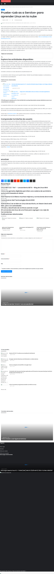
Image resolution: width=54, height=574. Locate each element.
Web (2, 263)
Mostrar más (3, 389)
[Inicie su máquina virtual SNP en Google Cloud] (4, 367)
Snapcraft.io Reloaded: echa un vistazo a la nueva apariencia (35, 91)
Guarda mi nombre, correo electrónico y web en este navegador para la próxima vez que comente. (22, 268)
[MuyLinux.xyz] (7, 3)
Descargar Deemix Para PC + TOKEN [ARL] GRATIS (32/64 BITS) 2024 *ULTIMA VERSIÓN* (27, 470)
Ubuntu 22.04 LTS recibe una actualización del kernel (22, 353)
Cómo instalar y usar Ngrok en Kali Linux (14, 439)
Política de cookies (4, 451)
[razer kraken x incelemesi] (27, 573)
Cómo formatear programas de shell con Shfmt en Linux (22, 384)
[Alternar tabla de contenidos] (2, 57)
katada (8, 146)
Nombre (3, 253)
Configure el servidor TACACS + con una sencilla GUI (17, 304)
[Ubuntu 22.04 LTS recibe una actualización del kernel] (4, 355)
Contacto (2, 448)
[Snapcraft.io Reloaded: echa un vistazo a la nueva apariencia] (15, 95)
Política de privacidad (4, 453)
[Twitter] (5, 181)
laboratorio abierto (12, 113)
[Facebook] (2, 181)
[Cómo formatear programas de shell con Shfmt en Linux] (4, 386)
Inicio (3, 6)
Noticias (6, 6)
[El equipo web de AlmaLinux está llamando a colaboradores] (4, 360)
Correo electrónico (5, 258)
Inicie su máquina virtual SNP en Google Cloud (20, 365)
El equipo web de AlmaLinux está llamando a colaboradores (23, 359)
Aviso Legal (2, 446)
